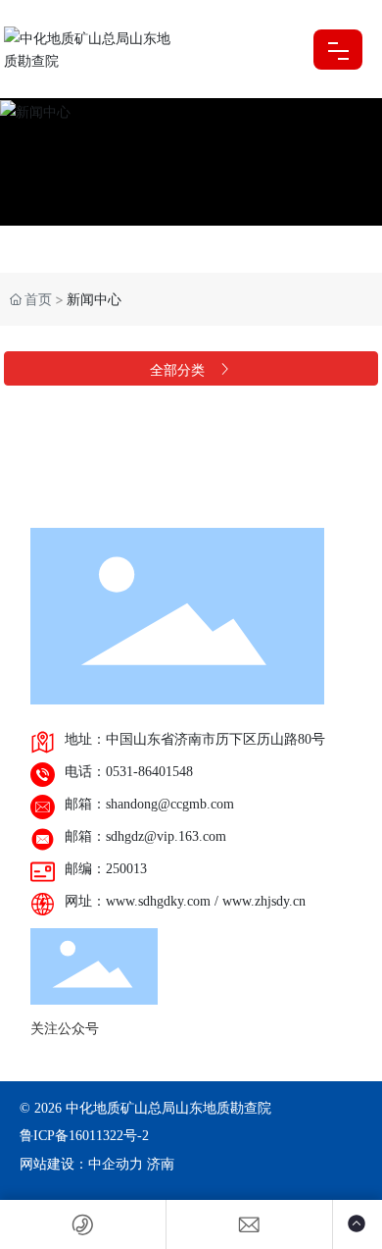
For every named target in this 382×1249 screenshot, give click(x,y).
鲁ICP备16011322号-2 (84, 1135)
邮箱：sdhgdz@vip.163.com (145, 836)
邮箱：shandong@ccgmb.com (149, 804)
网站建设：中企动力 (81, 1163)
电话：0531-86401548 (129, 771)
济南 (160, 1163)
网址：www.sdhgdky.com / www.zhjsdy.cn (185, 901)
